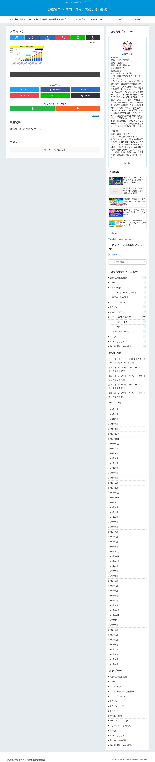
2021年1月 (113, 605)
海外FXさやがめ (128, 341)
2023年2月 (113, 483)
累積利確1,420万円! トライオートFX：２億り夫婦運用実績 (127, 386)
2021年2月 (113, 600)
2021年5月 (113, 586)
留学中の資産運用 (129, 297)
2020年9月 (113, 625)
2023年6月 (113, 463)
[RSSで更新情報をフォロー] (77, 108)
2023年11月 (113, 439)
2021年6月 (113, 581)
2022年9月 (113, 507)
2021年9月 (113, 566)
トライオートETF (128, 307)
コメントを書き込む (55, 150)
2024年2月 (113, 424)
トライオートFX (129, 322)
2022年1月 (113, 546)
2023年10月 (113, 444)
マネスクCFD (128, 312)
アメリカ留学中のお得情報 (129, 292)
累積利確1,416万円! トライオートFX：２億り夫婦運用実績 (127, 395)
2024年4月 (113, 414)
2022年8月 (113, 512)
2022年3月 (113, 537)
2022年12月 (113, 493)
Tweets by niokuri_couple (119, 239)
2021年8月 (113, 571)
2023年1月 (113, 488)
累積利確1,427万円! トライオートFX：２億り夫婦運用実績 (127, 369)
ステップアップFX (128, 302)
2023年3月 (113, 478)
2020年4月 (113, 649)
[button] (144, 262)
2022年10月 (113, 502)
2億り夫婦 (127, 54)
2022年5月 (113, 527)
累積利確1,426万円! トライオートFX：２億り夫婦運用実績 (127, 378)
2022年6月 (113, 522)
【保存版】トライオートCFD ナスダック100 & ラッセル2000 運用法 (127, 361)
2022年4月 (113, 532)
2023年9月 (113, 448)
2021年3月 (113, 595)
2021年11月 (113, 556)
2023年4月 (113, 473)
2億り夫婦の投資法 (128, 278)
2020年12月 (113, 610)
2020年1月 (113, 664)
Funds (128, 282)
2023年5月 (113, 468)
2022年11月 (113, 497)
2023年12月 (113, 434)
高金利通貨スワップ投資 (128, 346)
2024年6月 (113, 409)
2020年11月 (113, 615)
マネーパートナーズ (129, 331)
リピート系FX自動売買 (128, 317)
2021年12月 (113, 551)
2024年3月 (113, 419)
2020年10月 (113, 620)
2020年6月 (113, 640)
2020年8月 (113, 630)
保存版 (128, 336)
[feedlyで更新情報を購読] (32, 108)
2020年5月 (113, 645)
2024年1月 (113, 429)
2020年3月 (113, 654)
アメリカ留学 (128, 287)
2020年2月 (113, 659)
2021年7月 (113, 576)
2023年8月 (113, 453)
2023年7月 (113, 458)
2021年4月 (113, 591)
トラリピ (129, 327)
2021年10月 (113, 561)
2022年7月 (113, 517)
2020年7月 (113, 635)
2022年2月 (113, 542)
